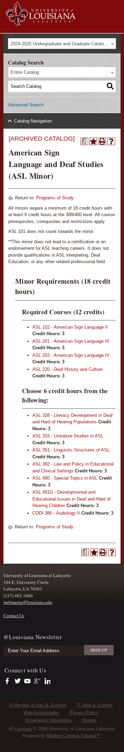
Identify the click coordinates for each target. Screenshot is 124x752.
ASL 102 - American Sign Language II (70, 327)
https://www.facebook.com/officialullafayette (8, 681)
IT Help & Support (95, 705)
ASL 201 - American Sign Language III (70, 341)
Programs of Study (55, 197)
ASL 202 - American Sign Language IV (71, 355)
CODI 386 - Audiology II (56, 513)
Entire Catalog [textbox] (25, 72)
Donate (89, 720)
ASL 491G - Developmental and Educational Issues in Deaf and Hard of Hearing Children (71, 499)
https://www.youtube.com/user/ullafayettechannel (27, 681)
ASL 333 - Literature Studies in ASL (67, 435)
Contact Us (13, 615)
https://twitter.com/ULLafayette (18, 681)
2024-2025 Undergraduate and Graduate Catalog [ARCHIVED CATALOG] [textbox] (63, 43)
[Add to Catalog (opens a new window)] (93, 141)
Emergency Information (48, 720)
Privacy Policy (84, 712)
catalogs (23, 728)
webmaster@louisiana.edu (27, 602)
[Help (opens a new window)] (111, 141)
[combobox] (62, 43)
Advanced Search (25, 104)
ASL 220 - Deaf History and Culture (67, 369)
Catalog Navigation (33, 121)
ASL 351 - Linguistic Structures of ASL (71, 450)
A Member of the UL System (37, 705)
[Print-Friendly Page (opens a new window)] (102, 141)
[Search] (110, 86)
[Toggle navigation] (115, 6)
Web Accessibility (41, 712)
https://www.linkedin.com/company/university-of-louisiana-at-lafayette (46, 681)
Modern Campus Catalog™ (74, 735)
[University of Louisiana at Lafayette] (40, 22)
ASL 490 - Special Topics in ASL (64, 478)
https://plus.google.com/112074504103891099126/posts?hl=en (37, 681)
